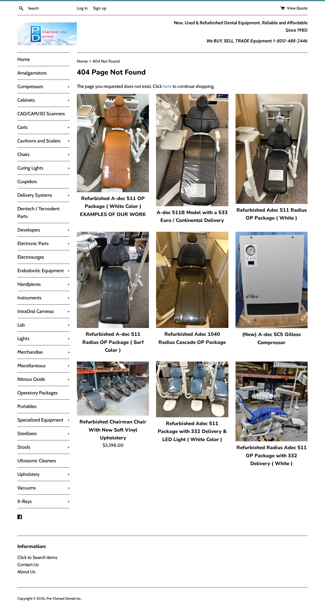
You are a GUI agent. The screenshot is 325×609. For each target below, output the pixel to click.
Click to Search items (37, 557)
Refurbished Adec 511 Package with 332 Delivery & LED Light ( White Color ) (192, 431)
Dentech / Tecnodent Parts (38, 212)
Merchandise (43, 352)
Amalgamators (32, 73)
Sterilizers (43, 433)
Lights (43, 338)
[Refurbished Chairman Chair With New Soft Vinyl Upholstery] (113, 389)
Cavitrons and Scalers (43, 141)
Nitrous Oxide (43, 379)
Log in (82, 7)
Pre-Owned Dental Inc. (63, 598)
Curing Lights (43, 168)
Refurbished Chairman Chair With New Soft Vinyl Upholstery (112, 429)
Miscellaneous (43, 365)
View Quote (297, 7)
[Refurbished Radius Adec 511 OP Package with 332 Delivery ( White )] (272, 402)
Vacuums (43, 488)
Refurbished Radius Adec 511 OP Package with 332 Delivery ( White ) (271, 455)
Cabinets (43, 100)
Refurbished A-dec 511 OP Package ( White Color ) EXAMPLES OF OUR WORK (113, 206)
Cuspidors (27, 181)
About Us (26, 571)
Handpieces (43, 284)
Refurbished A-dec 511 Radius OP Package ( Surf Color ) (113, 342)
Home (23, 59)
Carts (43, 127)
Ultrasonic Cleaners (36, 460)
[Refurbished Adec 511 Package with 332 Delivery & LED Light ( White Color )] (192, 389)
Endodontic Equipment (43, 270)
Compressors (43, 86)
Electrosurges (30, 257)
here (167, 86)
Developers (43, 230)
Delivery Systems (43, 195)
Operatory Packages (37, 393)
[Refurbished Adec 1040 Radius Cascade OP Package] (192, 280)
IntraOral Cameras (43, 311)
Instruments (43, 298)
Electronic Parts (43, 243)
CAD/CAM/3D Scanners (41, 113)
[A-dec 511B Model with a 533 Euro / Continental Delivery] (192, 150)
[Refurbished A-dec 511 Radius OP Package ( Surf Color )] (113, 280)
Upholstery (43, 474)
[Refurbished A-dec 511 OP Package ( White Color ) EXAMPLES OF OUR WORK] (113, 143)
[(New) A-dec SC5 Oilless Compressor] (272, 280)
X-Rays (43, 501)
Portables (26, 406)
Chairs (43, 154)
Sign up (99, 7)
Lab (43, 325)
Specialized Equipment (43, 420)
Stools (43, 447)
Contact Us (28, 564)
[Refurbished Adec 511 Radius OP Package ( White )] (272, 149)
